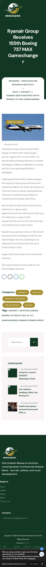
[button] (23, 564)
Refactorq (27, 543)
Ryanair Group (36, 320)
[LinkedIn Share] (16, 276)
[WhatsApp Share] (22, 276)
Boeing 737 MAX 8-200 (14, 315)
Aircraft (22, 292)
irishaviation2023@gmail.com (15, 518)
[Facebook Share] (4, 276)
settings (31, 558)
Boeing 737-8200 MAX (15, 299)
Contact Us (5, 501)
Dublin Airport (12, 305)
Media (2, 494)
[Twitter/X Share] (10, 276)
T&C (7, 547)
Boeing (34, 310)
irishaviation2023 (11, 144)
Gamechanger (9, 320)
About (2, 487)
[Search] (34, 342)
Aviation (37, 292)
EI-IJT (30, 315)
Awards (3, 490)
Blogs (2, 498)
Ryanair (29, 305)
